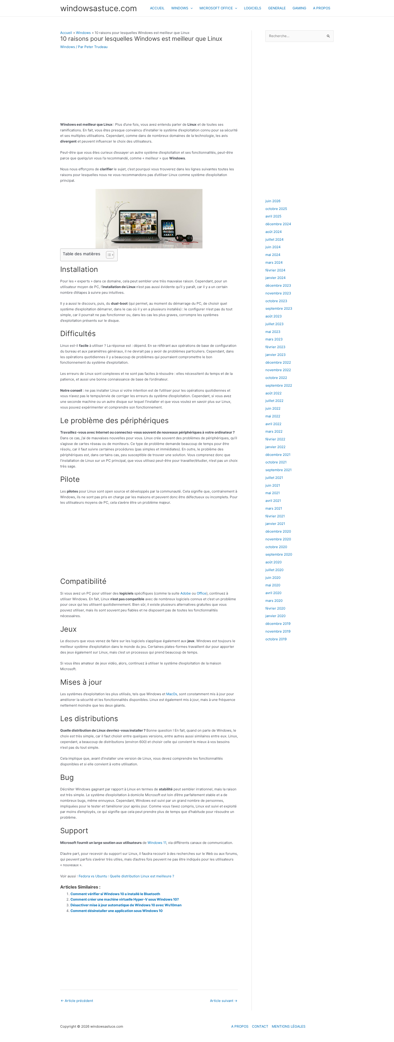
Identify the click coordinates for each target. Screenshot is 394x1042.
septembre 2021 (278, 470)
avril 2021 (273, 500)
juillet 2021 (274, 477)
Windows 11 (157, 842)
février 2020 (275, 608)
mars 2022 (274, 431)
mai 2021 (272, 493)
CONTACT (260, 1026)
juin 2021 (272, 485)
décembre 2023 (278, 285)
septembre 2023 (278, 308)
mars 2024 (274, 262)
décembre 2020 (278, 531)
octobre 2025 (276, 209)
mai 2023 (272, 331)
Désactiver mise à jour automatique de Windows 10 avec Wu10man (125, 905)
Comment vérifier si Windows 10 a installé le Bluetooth (115, 894)
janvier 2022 (275, 447)
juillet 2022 (274, 400)
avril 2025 (273, 216)
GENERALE (277, 8)
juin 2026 (272, 201)
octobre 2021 (276, 462)
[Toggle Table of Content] (108, 255)
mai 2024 (272, 255)
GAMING (299, 8)
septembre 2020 (278, 554)
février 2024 (275, 270)
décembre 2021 (277, 454)
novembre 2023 (278, 293)
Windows (67, 47)
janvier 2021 (275, 523)
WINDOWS (179, 8)
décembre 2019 (277, 623)
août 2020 (273, 562)
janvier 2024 (275, 278)
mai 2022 (272, 416)
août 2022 (273, 393)
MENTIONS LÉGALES (289, 1026)
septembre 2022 (278, 385)
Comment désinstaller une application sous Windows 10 (116, 911)
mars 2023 (274, 339)
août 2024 (273, 232)
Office (201, 593)
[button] (190, 8)
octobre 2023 (276, 301)
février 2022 (275, 439)
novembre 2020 (278, 539)
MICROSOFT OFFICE (216, 8)
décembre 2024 (278, 224)
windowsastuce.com (98, 8)
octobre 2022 (276, 377)
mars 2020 (274, 600)
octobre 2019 (276, 639)
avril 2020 (273, 593)
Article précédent (77, 1001)
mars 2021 (273, 508)
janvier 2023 (275, 354)
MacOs (171, 694)
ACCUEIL (157, 8)
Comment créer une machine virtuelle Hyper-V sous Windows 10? (124, 899)
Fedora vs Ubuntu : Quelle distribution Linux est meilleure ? (126, 876)
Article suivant (223, 1001)
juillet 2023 (274, 324)
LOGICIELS (252, 8)
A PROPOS (321, 8)
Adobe (186, 593)
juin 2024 (273, 247)
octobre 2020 (276, 547)
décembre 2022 (278, 362)
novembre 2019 (277, 631)
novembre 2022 (278, 370)
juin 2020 (272, 577)
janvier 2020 (275, 616)
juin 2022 (272, 408)
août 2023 (273, 316)
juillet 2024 (274, 239)
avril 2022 (273, 424)
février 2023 (275, 347)
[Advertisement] (149, 88)
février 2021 (275, 516)
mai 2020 (272, 585)
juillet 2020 (274, 570)
